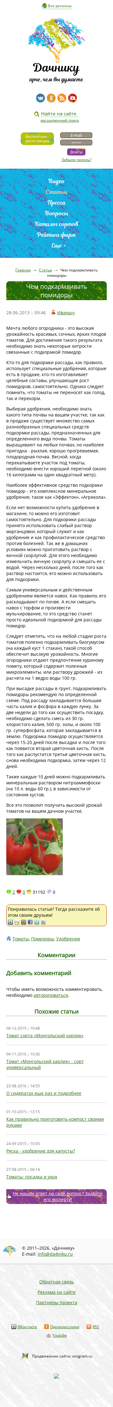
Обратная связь (56, 1282)
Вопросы (56, 213)
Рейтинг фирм (56, 235)
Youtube (59, 1335)
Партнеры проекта (56, 1302)
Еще (56, 245)
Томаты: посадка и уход (31, 1177)
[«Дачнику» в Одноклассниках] (51, 98)
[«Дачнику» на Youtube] (72, 98)
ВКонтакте (27, 1326)
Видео (56, 181)
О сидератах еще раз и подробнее (43, 1093)
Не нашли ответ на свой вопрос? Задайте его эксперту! (58, 1196)
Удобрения (68, 939)
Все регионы (60, 6)
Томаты (21, 939)
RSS (96, 1326)
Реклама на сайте (57, 1292)
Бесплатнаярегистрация (37, 138)
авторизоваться (51, 995)
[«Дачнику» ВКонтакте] (40, 98)
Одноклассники (64, 1326)
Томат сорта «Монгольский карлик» (44, 1035)
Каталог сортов (56, 224)
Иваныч (66, 313)
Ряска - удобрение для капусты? (40, 1151)
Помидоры (42, 939)
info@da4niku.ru (55, 1254)
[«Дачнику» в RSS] (61, 98)
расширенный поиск (59, 120)
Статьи (56, 192)
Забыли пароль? (76, 159)
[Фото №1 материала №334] (56, 847)
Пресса (56, 202)
